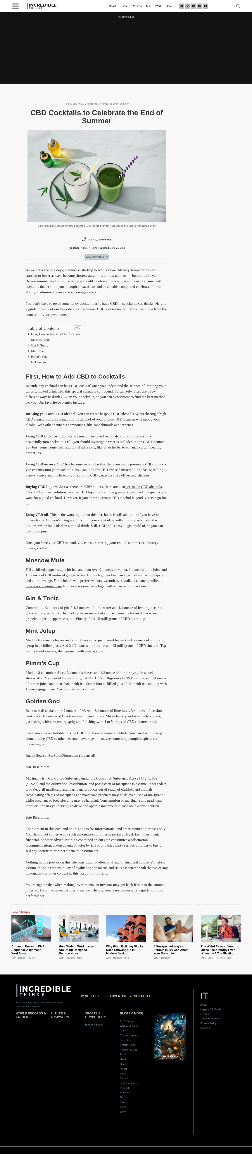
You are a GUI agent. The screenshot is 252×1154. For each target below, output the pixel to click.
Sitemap (205, 1027)
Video (123, 1106)
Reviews (137, 5)
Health (113, 5)
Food (123, 1054)
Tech (148, 5)
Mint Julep (38, 351)
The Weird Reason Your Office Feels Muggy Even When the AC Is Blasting (218, 950)
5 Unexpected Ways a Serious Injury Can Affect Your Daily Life (170, 950)
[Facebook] (181, 6)
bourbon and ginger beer (44, 586)
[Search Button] (236, 6)
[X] (187, 6)
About (203, 1004)
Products (125, 1087)
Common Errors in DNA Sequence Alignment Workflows (27, 950)
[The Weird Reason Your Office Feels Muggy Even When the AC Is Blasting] (221, 928)
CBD (75, 104)
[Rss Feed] (199, 6)
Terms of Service (210, 1018)
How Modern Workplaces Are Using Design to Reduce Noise (76, 950)
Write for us (92, 996)
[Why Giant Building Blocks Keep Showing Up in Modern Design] (126, 928)
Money (124, 1078)
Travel (123, 1102)
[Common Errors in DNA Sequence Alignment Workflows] (31, 928)
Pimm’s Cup (39, 356)
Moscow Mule (40, 340)
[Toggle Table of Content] (76, 328)
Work (158, 5)
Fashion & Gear (129, 1049)
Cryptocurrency (129, 1035)
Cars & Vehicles (129, 1025)
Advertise (118, 996)
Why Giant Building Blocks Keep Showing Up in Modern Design (125, 950)
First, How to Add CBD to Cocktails (55, 334)
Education (126, 1040)
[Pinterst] (205, 6)
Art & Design (127, 1021)
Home (124, 5)
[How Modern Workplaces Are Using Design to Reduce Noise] (79, 928)
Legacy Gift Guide (210, 1009)
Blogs (125, 1013)
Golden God (39, 362)
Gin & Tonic (39, 345)
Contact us (143, 996)
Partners (205, 1013)
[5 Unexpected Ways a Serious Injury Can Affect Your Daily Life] (173, 928)
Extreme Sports (94, 1024)
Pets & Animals (128, 1083)
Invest (123, 1068)
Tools (79, 958)
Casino (124, 1030)
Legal (156, 958)
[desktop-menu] (15, 5)
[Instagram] (193, 6)
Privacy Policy (208, 1023)
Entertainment (128, 1044)
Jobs (210, 958)
